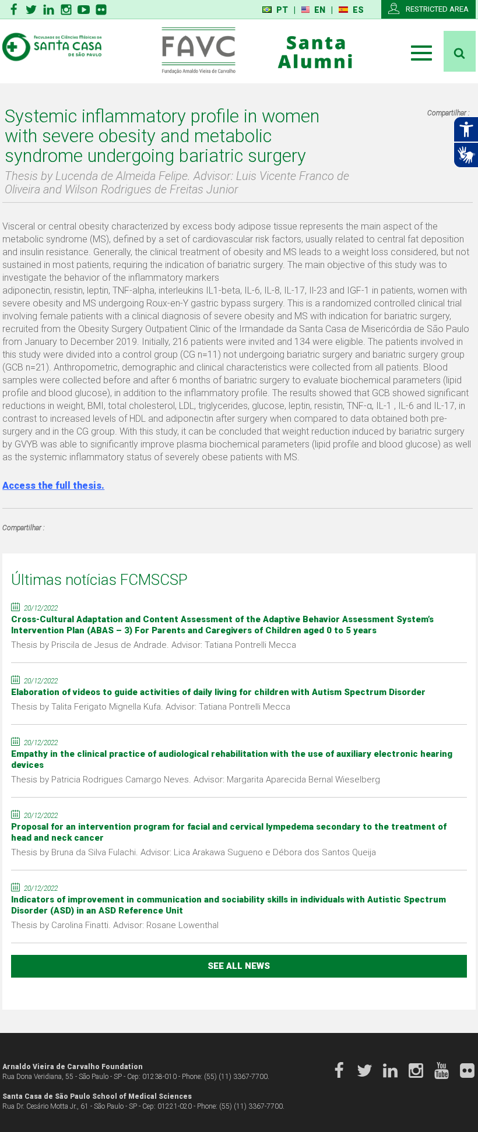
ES (358, 10)
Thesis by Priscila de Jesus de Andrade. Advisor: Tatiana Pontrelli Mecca (153, 645)
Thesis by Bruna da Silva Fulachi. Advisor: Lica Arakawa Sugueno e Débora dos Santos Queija (193, 852)
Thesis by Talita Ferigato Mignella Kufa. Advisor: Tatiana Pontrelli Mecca (150, 706)
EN (319, 10)
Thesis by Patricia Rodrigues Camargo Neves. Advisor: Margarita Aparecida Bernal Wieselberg (195, 779)
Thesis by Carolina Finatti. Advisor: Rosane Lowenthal (115, 925)
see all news (239, 966)
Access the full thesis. (53, 485)
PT (282, 10)
